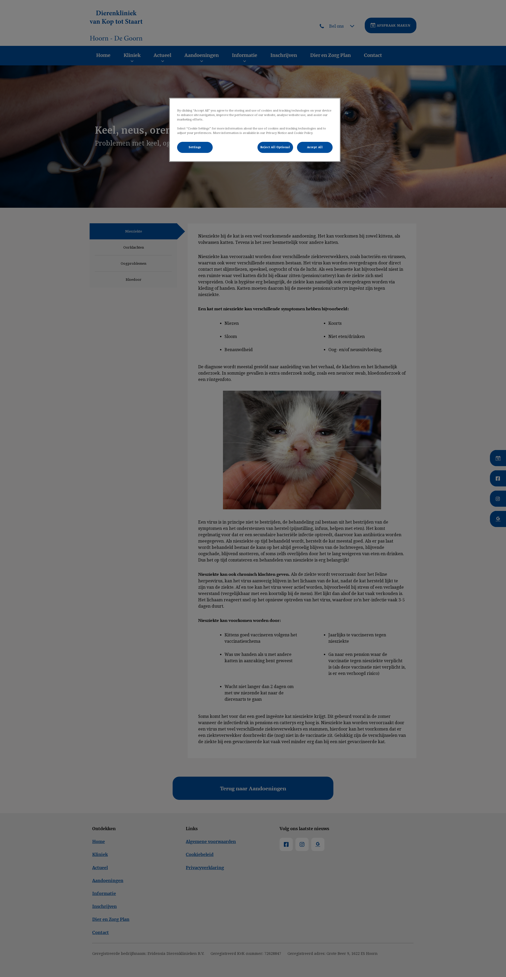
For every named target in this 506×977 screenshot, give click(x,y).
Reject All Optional (275, 147)
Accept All (315, 147)
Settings (195, 147)
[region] (254, 130)
